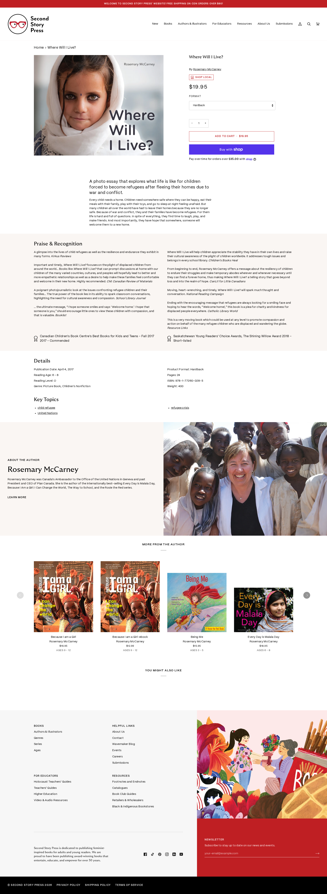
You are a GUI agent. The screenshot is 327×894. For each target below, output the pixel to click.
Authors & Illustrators (48, 732)
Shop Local (203, 77)
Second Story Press (27, 885)
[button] (168, 24)
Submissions (120, 763)
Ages (37, 750)
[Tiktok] (152, 854)
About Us (118, 732)
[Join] (314, 853)
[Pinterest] (159, 854)
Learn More (17, 497)
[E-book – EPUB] (130, 595)
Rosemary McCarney (207, 69)
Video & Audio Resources (51, 800)
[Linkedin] (174, 854)
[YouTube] (181, 854)
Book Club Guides (124, 794)
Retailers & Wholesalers (127, 800)
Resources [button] (121, 776)
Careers (117, 756)
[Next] (306, 595)
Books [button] (39, 726)
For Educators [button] (46, 776)
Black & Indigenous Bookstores (133, 806)
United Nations (48, 413)
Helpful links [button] (123, 726)
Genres (38, 738)
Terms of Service (129, 885)
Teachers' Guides (45, 788)
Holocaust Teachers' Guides (52, 781)
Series (38, 744)
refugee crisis (180, 408)
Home (39, 47)
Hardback (199, 105)
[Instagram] (167, 854)
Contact (118, 738)
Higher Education (45, 794)
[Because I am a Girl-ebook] (130, 595)
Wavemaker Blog (123, 744)
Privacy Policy (68, 885)
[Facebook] (145, 854)
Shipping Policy (98, 885)
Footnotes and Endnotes (129, 781)
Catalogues (120, 788)
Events (116, 750)
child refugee (46, 408)
